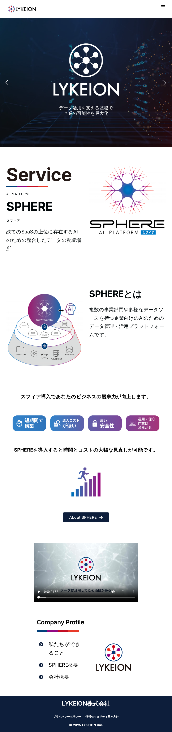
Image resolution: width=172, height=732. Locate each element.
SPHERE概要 (63, 665)
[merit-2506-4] (142, 417)
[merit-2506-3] (105, 417)
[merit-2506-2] (67, 417)
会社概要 (59, 677)
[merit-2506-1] (29, 417)
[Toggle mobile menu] (163, 7)
